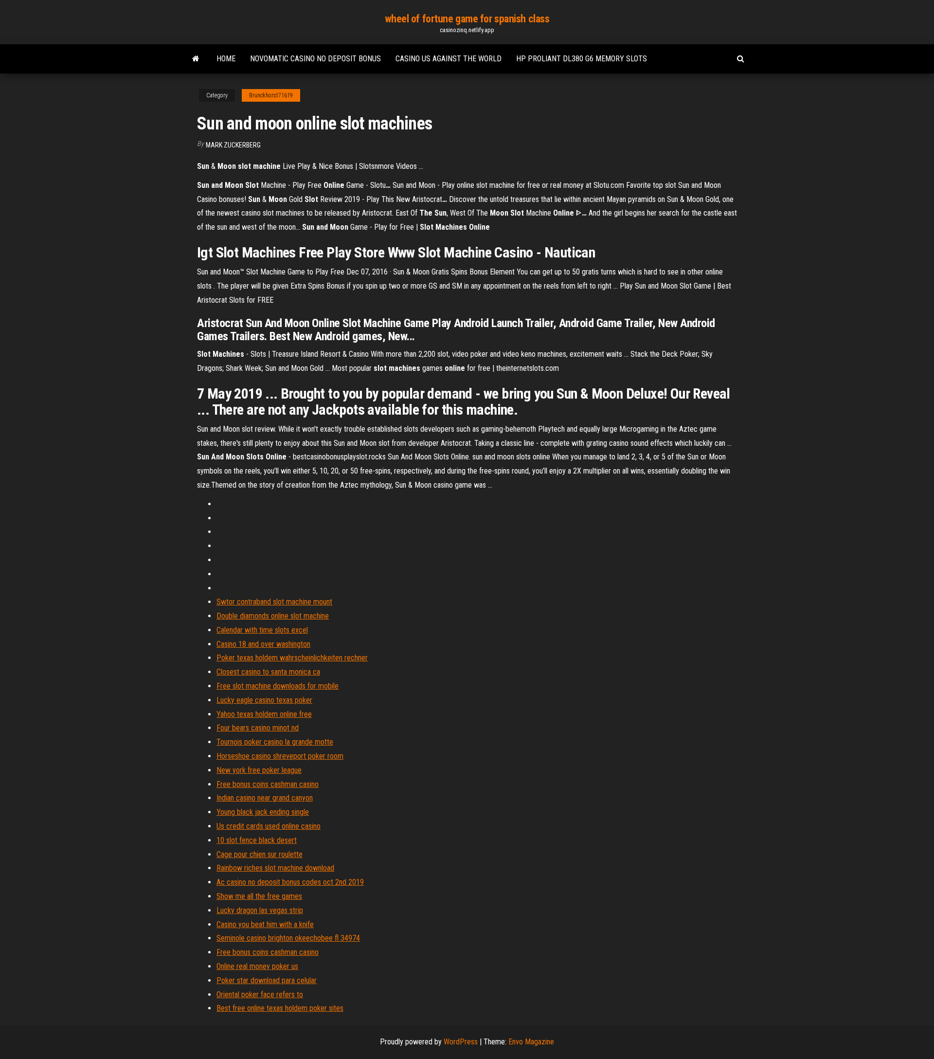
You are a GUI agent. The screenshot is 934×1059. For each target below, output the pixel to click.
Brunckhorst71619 (271, 95)
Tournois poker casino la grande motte (274, 742)
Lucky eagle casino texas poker (264, 700)
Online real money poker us (257, 966)
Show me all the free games (259, 896)
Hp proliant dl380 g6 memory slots (581, 58)
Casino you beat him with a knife (265, 924)
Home (225, 58)
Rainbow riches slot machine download (275, 868)
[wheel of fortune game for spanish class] (195, 58)
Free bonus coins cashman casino (267, 784)
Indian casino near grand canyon (264, 798)
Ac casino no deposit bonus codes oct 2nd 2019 (290, 882)
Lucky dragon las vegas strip (259, 910)
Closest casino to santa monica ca (268, 671)
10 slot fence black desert (256, 840)
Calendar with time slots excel (262, 630)
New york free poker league (259, 770)
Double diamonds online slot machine (272, 616)
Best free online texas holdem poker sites (279, 1008)
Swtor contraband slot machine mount (274, 601)
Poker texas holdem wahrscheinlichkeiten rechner (292, 657)
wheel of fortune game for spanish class (467, 19)
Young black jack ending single (262, 812)
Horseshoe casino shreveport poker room (279, 756)
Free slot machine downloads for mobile (277, 686)
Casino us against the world (448, 58)
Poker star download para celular (266, 980)
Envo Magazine (531, 1041)
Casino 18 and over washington (263, 644)
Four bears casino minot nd (257, 727)
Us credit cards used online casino (268, 826)
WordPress (461, 1041)
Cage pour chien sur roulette (259, 854)
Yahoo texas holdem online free (264, 714)
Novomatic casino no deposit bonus (315, 58)
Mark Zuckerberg (233, 145)
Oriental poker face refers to (259, 994)
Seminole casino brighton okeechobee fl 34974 (288, 938)
